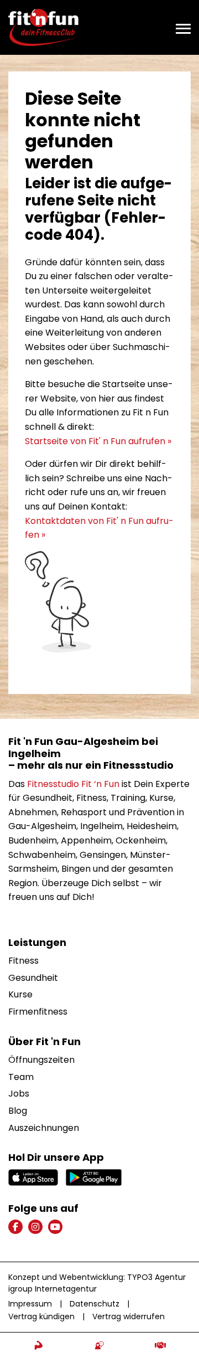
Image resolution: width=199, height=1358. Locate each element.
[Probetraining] (38, 1345)
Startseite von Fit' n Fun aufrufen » (98, 441)
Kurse (20, 994)
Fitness (23, 960)
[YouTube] (55, 1227)
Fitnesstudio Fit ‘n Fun (73, 784)
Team (21, 1077)
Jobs (18, 1093)
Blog (17, 1110)
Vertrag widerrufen (128, 1316)
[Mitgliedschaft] (160, 1345)
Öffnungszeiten (41, 1059)
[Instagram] (35, 1227)
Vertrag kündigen (41, 1316)
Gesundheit (33, 977)
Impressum (30, 1303)
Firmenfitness (37, 1011)
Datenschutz (94, 1303)
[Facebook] (15, 1227)
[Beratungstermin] (99, 1345)
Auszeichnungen (43, 1128)
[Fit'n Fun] (44, 26)
